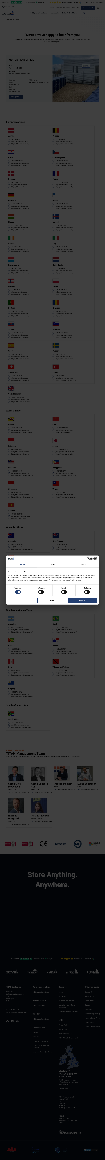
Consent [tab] (22, 564)
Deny (52, 600)
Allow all (82, 600)
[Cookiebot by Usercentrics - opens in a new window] (88, 558)
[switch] (41, 592)
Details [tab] (52, 564)
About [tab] (83, 564)
